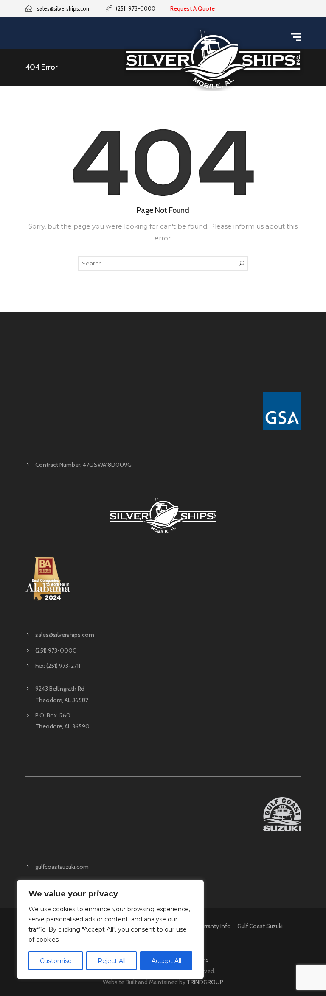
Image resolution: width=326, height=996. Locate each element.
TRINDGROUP (205, 982)
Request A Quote (192, 8)
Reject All (112, 961)
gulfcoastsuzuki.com (62, 866)
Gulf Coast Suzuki (260, 926)
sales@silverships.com (64, 635)
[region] (110, 929)
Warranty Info (213, 926)
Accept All (166, 961)
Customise (56, 961)
